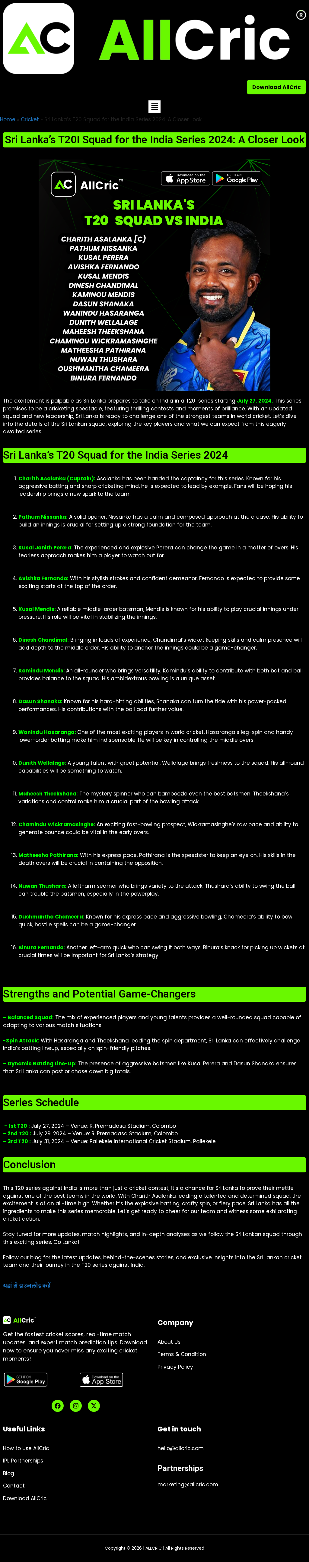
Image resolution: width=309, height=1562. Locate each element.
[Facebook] (58, 1406)
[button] (154, 106)
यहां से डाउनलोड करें (26, 1285)
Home (7, 119)
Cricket (30, 119)
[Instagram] (76, 1406)
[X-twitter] (94, 1406)
